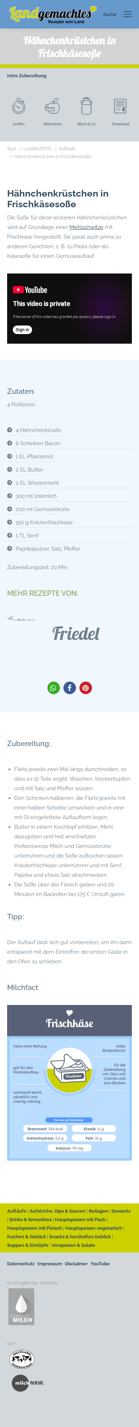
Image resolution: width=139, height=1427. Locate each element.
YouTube (100, 1263)
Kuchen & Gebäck (26, 1236)
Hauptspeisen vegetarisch (93, 1228)
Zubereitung (32, 75)
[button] (53, 688)
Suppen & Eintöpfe (27, 1245)
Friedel (75, 633)
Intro (12, 75)
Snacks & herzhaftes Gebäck (80, 1236)
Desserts (121, 1211)
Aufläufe (16, 1211)
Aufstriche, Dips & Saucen (58, 1211)
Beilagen (98, 1211)
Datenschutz (21, 1263)
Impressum (49, 1263)
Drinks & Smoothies (30, 1219)
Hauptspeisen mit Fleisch (34, 1228)
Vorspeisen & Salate (73, 1245)
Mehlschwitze (86, 227)
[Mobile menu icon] (127, 14)
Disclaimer (76, 1263)
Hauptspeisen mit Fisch (80, 1219)
